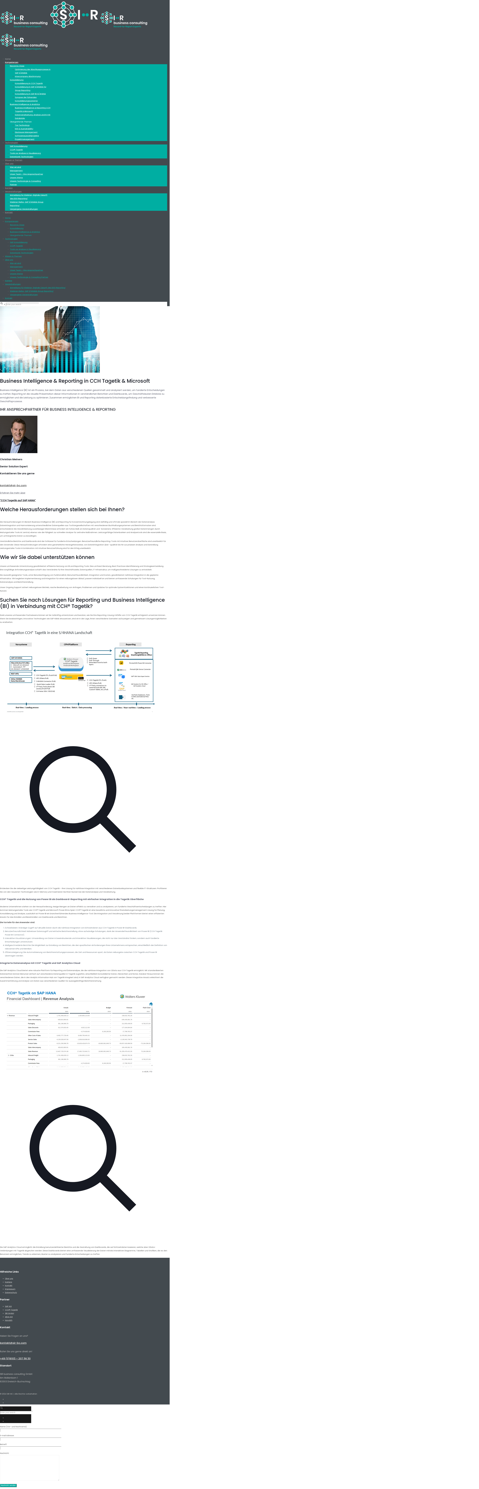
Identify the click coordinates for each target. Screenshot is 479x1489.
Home (8, 218)
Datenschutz (11, 1292)
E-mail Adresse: (7, 1435)
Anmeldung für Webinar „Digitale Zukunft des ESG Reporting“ (38, 287)
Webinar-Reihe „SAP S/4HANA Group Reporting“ (32, 291)
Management (16, 266)
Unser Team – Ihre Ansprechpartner (26, 270)
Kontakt (8, 298)
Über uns (9, 259)
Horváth (8, 1320)
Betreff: (3, 1444)
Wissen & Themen (13, 256)
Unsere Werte (16, 273)
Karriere (8, 280)
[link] (83, 755)
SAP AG (8, 1306)
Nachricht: (4, 1453)
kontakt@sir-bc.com (13, 485)
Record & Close (17, 225)
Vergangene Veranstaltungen (24, 294)
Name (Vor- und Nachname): (13, 1426)
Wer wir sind (15, 263)
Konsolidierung (16, 228)
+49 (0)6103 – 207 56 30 (15, 1358)
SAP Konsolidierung (18, 242)
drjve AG (9, 1316)
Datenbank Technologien (21, 252)
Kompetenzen (11, 221)
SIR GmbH (9, 1313)
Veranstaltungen (13, 284)
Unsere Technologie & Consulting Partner (29, 277)
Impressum (10, 1289)
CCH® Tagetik (16, 245)
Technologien (11, 238)
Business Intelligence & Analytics (25, 231)
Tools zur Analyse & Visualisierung (25, 249)
